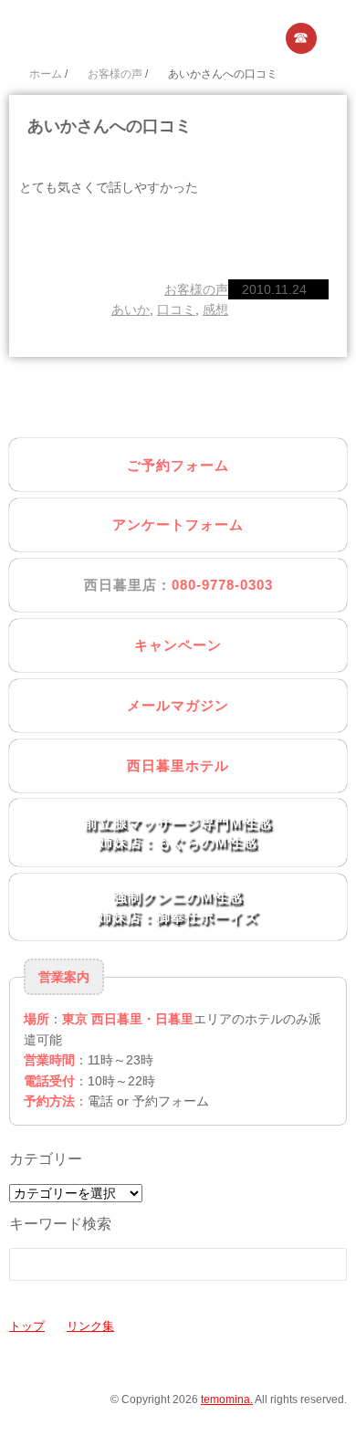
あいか (130, 309)
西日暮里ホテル (178, 765)
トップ (27, 1326)
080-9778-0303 (222, 584)
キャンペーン (178, 645)
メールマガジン (178, 705)
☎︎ (301, 38)
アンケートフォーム (178, 524)
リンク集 (90, 1326)
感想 (215, 309)
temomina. (227, 1399)
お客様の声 (196, 289)
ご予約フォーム (178, 465)
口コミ (176, 309)
